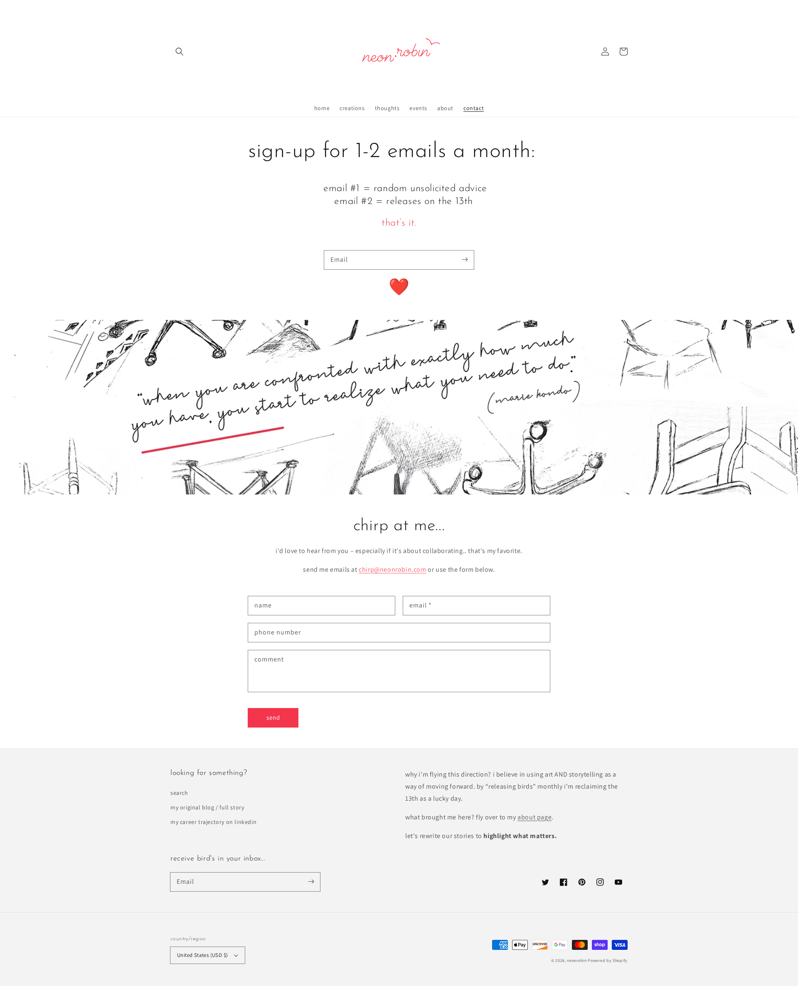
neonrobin (576, 960)
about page (534, 817)
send (273, 717)
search (179, 793)
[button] (179, 51)
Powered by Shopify (608, 960)
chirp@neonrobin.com (392, 569)
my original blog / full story (207, 807)
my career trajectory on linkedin (213, 822)
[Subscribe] (465, 260)
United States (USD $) (202, 955)
